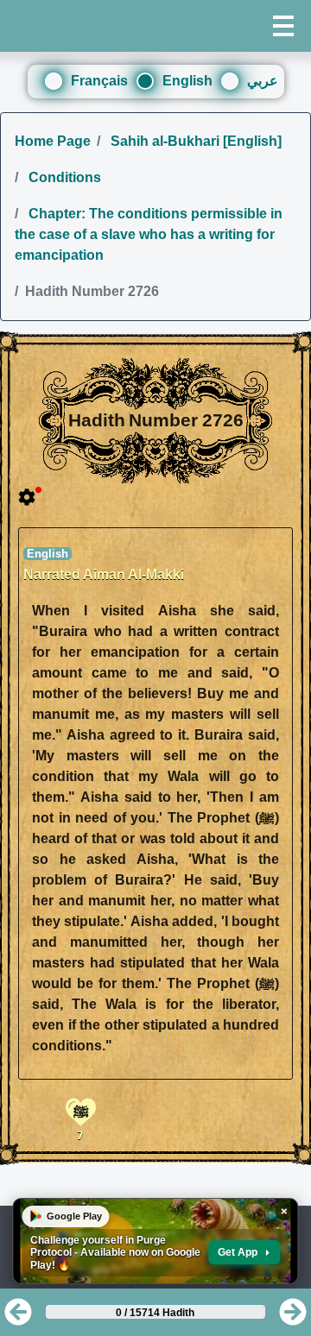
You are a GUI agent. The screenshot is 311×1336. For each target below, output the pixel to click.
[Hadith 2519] (18, 1317)
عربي (262, 80)
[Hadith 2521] (293, 1317)
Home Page (53, 141)
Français (99, 80)
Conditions (63, 177)
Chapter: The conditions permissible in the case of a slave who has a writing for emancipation (148, 234)
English (187, 80)
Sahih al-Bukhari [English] (194, 141)
